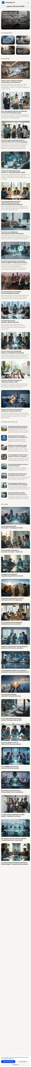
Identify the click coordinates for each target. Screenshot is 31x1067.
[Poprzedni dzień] (27, 6)
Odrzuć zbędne (23, 1061)
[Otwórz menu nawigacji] (28, 2)
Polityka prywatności (8, 1058)
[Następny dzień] (4, 6)
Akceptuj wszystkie (8, 1061)
